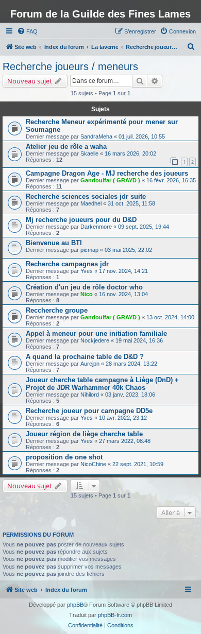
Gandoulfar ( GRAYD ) (110, 180)
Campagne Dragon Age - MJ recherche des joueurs (107, 173)
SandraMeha (96, 136)
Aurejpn (89, 364)
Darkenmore (96, 227)
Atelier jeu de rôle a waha (66, 146)
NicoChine (93, 464)
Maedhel (91, 203)
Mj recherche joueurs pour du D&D (81, 220)
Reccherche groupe (57, 310)
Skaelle (89, 153)
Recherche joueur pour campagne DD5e (89, 411)
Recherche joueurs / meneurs (70, 66)
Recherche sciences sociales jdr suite (86, 196)
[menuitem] (27, 31)
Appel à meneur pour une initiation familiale (96, 333)
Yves (86, 271)
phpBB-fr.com (115, 615)
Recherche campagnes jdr (67, 264)
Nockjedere (94, 340)
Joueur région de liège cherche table (84, 434)
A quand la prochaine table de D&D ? (85, 357)
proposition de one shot (64, 457)
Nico (86, 294)
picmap (89, 250)
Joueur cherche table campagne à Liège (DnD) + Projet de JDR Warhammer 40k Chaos (102, 383)
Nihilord (89, 394)
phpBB (75, 605)
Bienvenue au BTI (54, 243)
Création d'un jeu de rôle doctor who (84, 287)
